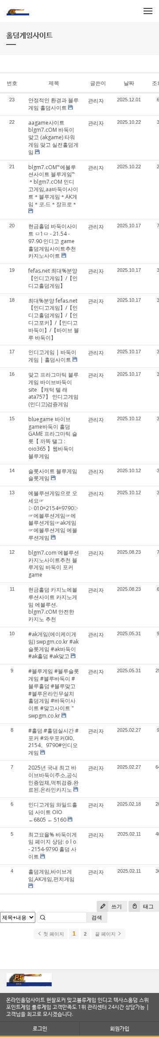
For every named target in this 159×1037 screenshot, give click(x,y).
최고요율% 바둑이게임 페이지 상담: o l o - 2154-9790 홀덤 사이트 (52, 845)
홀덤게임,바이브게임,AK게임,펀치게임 (51, 875)
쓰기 (116, 906)
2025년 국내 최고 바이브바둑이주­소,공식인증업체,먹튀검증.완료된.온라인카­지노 (53, 778)
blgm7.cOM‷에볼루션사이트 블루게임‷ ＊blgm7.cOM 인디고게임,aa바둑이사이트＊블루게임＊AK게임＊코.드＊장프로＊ (53, 185)
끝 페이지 (106, 934)
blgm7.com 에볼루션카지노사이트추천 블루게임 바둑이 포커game (53, 563)
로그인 (40, 1028)
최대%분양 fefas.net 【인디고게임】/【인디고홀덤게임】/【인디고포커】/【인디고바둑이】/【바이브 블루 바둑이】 (53, 319)
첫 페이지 (53, 934)
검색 (96, 917)
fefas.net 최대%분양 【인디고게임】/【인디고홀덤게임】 (53, 278)
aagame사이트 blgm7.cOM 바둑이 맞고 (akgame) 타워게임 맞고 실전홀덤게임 (53, 137)
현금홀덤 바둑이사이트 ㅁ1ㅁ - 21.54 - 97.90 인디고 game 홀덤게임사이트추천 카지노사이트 (52, 240)
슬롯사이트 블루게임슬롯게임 (52, 474)
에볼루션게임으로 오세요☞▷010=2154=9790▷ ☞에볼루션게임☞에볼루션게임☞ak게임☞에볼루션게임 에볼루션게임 (53, 515)
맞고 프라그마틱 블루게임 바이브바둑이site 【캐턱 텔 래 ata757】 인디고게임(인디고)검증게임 (53, 389)
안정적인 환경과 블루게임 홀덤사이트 (53, 103)
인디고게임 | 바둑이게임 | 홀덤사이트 (52, 355)
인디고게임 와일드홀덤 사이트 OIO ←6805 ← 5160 (52, 812)
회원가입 (119, 1028)
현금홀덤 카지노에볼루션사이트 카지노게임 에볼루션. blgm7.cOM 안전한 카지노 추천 (52, 604)
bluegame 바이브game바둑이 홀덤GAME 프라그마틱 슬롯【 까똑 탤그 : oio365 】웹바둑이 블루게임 (52, 437)
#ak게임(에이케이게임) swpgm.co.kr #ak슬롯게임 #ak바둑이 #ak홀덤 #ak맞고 (53, 645)
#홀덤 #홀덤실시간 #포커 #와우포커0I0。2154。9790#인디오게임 (53, 741)
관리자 (96, 100)
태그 (148, 906)
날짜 (129, 83)
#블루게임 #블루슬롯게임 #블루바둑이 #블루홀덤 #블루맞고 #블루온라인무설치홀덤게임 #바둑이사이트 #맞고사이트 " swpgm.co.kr (53, 693)
